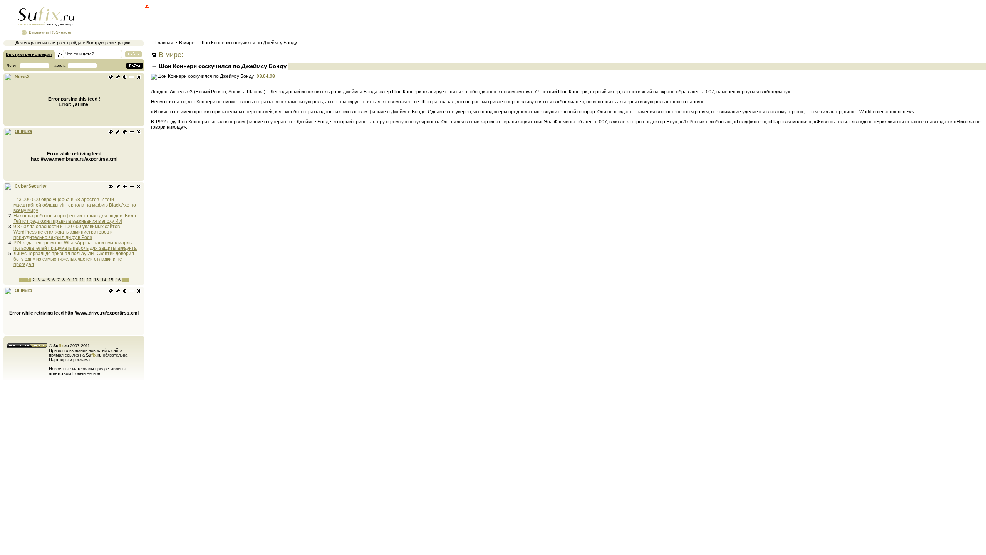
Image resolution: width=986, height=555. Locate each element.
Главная (164, 42)
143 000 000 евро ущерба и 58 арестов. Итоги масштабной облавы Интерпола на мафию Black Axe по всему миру (74, 205)
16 (118, 280)
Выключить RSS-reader (50, 32)
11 (82, 280)
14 (103, 280)
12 (89, 280)
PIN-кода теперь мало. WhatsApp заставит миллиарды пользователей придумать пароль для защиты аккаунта (75, 245)
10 (74, 280)
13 (96, 280)
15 (111, 280)
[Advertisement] (291, 21)
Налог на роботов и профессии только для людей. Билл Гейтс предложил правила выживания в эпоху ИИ (74, 218)
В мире (187, 42)
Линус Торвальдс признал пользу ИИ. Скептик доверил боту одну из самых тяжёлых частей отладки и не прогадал (73, 259)
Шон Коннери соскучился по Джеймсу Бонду (223, 66)
